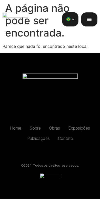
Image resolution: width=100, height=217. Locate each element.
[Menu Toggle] (89, 19)
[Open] (73, 19)
